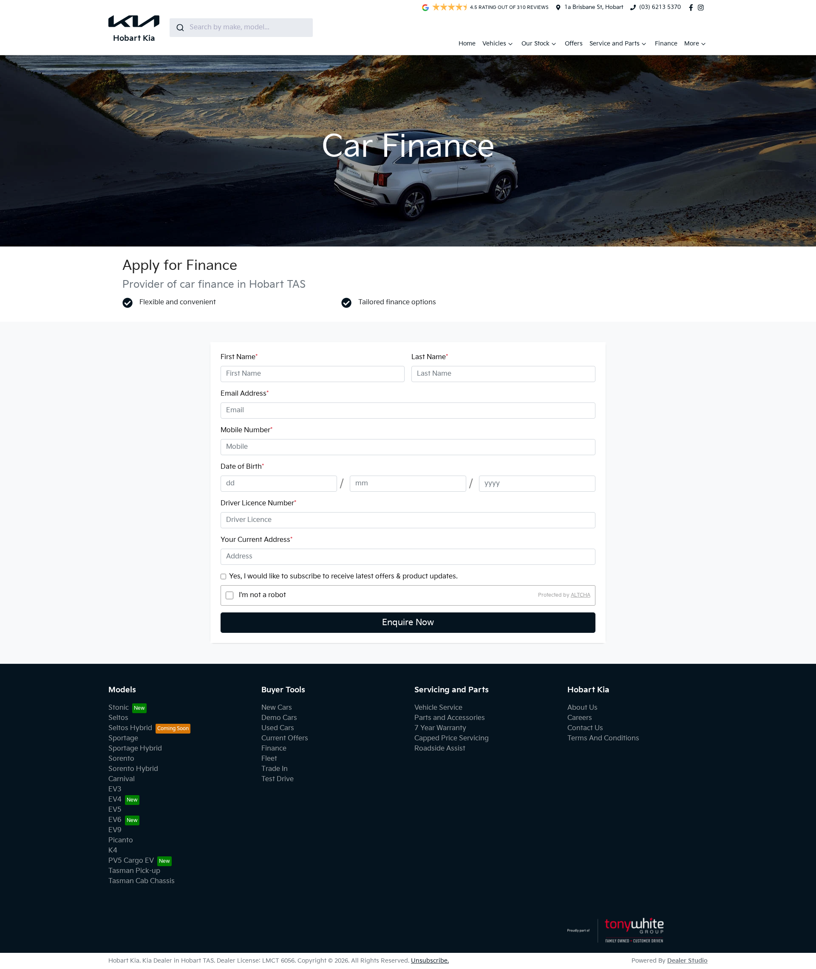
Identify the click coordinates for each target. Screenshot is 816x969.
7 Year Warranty (440, 728)
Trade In (274, 769)
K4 (112, 851)
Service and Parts (614, 43)
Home (467, 43)
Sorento (121, 759)
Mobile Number (246, 430)
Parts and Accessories (449, 718)
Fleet (269, 759)
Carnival (121, 779)
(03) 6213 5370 (660, 7)
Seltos (118, 718)
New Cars (276, 708)
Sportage (123, 738)
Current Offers (284, 738)
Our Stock (535, 43)
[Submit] (180, 27)
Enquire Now (408, 623)
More (691, 43)
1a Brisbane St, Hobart (593, 7)
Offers (574, 43)
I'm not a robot (262, 595)
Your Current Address (256, 540)
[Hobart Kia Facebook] (693, 7)
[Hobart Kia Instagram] (702, 7)
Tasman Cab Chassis (141, 881)
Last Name (429, 357)
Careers (579, 718)
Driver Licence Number (258, 503)
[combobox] (241, 27)
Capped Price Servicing (451, 738)
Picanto (120, 840)
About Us (582, 708)
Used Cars (277, 728)
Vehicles (494, 43)
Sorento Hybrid (133, 769)
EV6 (115, 820)
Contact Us (585, 728)
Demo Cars (279, 718)
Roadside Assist (439, 749)
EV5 (115, 810)
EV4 (115, 800)
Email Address (245, 394)
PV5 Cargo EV (131, 861)
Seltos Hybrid (130, 728)
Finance (666, 43)
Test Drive (277, 779)
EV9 (115, 830)
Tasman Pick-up (134, 871)
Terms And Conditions (603, 738)
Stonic (118, 708)
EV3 (115, 789)
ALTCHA (580, 595)
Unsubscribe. (430, 960)
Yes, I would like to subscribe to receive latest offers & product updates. (343, 576)
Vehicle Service (438, 708)
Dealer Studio (687, 960)
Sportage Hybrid (135, 749)
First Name (239, 357)
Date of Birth (242, 467)
